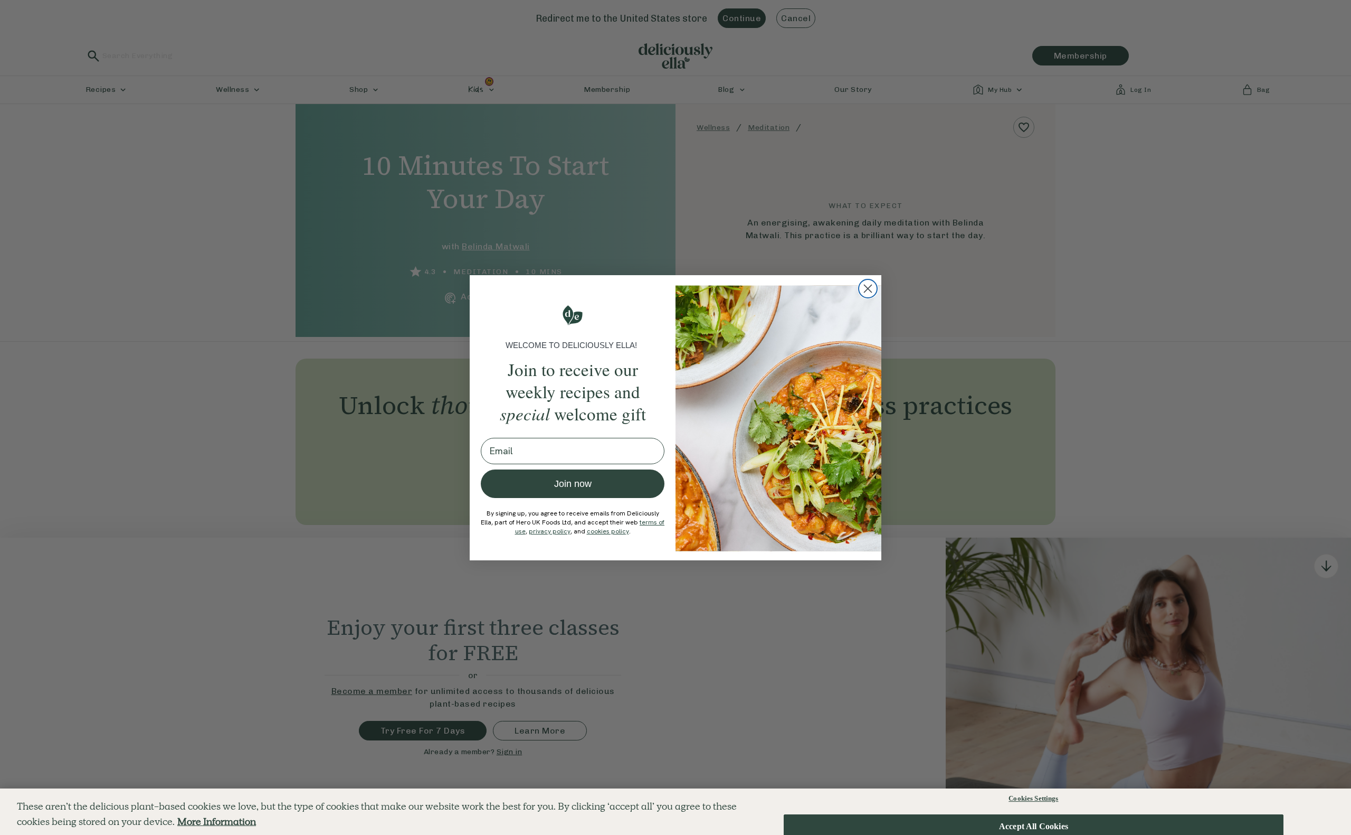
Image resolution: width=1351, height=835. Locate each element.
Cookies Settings (1033, 798)
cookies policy (608, 531)
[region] (675, 812)
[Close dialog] (868, 288)
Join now (573, 484)
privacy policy (549, 531)
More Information (216, 821)
